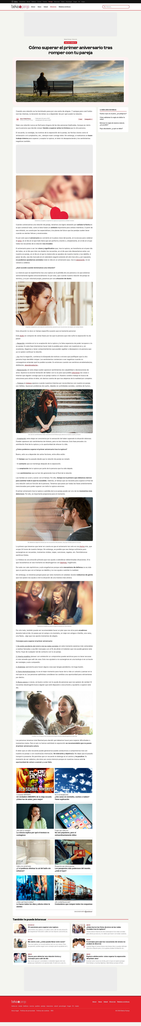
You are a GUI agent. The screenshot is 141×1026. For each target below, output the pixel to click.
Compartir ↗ (88, 119)
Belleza (34, 1)
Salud (62, 1)
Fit (79, 1)
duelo (22, 336)
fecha (82, 546)
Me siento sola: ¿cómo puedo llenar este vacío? (46, 942)
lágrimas (63, 563)
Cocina (39, 1)
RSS (52, 1010)
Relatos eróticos (65, 7)
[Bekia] (15, 2)
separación (80, 260)
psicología (62, 1006)
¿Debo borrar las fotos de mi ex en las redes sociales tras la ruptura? (103, 928)
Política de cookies (42, 1010)
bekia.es (14, 1006)
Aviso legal (15, 1010)
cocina (31, 1006)
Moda (28, 1)
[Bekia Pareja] (20, 7)
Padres (45, 1)
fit (73, 1006)
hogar (69, 1006)
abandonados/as (31, 365)
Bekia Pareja (67, 39)
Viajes (83, 1)
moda (20, 1006)
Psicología (69, 1)
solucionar (76, 373)
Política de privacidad (27, 1010)
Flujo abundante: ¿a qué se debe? (111, 128)
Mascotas (57, 1)
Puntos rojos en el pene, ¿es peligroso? (113, 113)
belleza (25, 1006)
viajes (77, 1006)
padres (37, 1006)
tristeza (29, 383)
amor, (20, 241)
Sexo (39, 7)
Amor (33, 7)
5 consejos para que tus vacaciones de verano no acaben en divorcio (105, 943)
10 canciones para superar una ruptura (43, 927)
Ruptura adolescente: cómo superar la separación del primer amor (106, 957)
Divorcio (53, 7)
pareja (43, 1006)
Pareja (51, 1)
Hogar (75, 1)
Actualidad (22, 1)
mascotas (49, 1006)
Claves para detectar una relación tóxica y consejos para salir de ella (44, 957)
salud (56, 1006)
